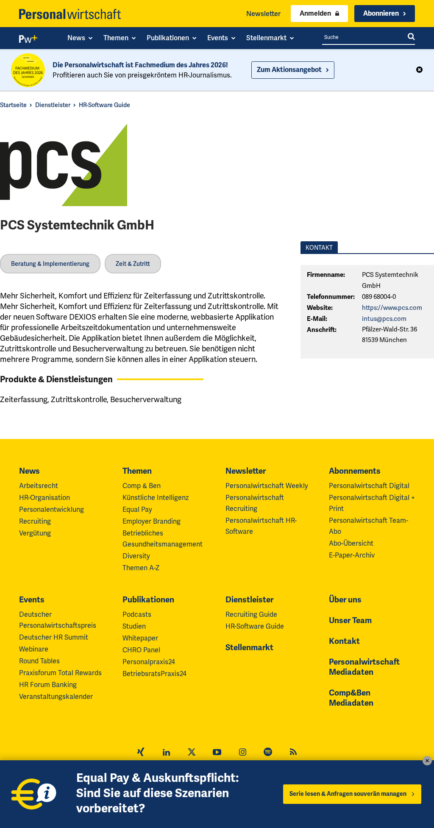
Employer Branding (151, 521)
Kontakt (344, 641)
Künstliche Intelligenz (155, 497)
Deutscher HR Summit (53, 637)
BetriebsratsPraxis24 (154, 673)
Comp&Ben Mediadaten (351, 698)
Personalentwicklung (51, 509)
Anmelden (315, 13)
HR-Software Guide (104, 105)
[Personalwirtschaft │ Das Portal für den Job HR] (70, 14)
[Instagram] (242, 753)
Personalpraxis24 (148, 661)
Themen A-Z (140, 567)
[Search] (411, 37)
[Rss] (293, 753)
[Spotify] (267, 753)
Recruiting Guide (251, 614)
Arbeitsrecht (38, 485)
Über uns (345, 600)
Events (32, 600)
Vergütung (35, 533)
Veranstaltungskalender (56, 696)
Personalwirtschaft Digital (369, 485)
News (29, 471)
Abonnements (355, 471)
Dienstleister (52, 105)
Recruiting (35, 521)
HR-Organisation (44, 497)
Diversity (136, 556)
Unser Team (350, 620)
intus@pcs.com (384, 319)
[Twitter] (191, 753)
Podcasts (136, 614)
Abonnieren (381, 13)
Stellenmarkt (249, 648)
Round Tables (39, 661)
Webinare (33, 649)
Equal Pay (137, 509)
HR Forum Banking (48, 684)
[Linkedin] (166, 753)
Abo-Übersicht (351, 543)
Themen (137, 471)
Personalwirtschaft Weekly (266, 485)
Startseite (13, 105)
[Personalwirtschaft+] (28, 40)
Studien (134, 626)
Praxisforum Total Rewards (60, 672)
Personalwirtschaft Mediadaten (364, 667)
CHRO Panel (141, 650)
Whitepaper (140, 638)
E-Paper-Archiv (352, 555)
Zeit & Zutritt (133, 264)
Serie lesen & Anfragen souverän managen (347, 794)
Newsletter (263, 13)
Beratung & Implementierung (50, 264)
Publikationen (148, 600)
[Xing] (140, 753)
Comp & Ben (141, 485)
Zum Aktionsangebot (289, 70)
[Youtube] (217, 753)
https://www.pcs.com (392, 308)
